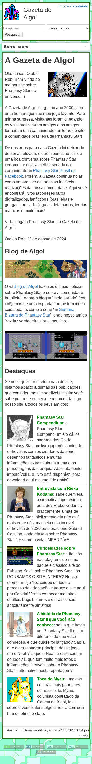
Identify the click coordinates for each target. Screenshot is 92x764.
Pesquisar (13, 34)
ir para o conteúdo (73, 6)
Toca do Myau (50, 679)
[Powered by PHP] (35, 746)
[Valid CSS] (78, 746)
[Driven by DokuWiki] (46, 751)
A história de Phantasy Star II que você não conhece (58, 619)
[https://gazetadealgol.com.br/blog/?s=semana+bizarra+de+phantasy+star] (46, 345)
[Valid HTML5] (57, 746)
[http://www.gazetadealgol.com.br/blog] (46, 268)
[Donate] (14, 746)
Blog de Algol (26, 286)
